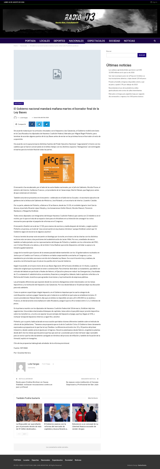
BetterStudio (142, 465)
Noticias (129, 40)
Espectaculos (96, 40)
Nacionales (76, 40)
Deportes (59, 40)
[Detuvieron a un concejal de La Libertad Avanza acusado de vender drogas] (85, 413)
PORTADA (30, 40)
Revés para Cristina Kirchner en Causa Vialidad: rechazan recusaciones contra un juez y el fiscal (34, 384)
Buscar (109, 51)
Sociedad (114, 40)
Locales (45, 40)
